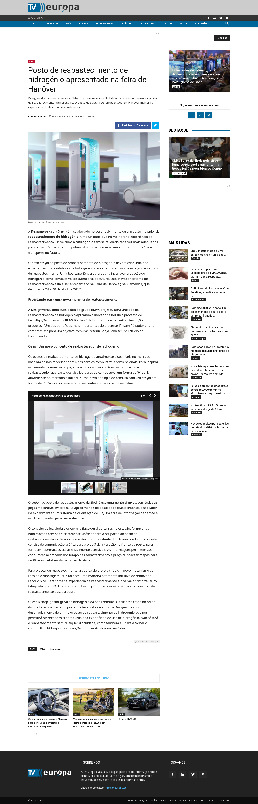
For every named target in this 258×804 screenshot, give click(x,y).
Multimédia (201, 23)
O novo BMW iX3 (127, 719)
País (68, 23)
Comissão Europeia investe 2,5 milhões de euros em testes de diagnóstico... (210, 350)
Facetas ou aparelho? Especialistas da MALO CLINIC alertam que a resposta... (209, 273)
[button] (227, 24)
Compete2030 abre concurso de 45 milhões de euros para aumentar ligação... (209, 312)
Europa (83, 23)
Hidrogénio (55, 649)
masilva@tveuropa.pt (62, 116)
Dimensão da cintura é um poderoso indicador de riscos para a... (209, 331)
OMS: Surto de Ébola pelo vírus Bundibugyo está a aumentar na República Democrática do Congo (197, 164)
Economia (196, 319)
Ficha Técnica (208, 800)
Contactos (224, 800)
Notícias (52, 23)
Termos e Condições (137, 800)
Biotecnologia (198, 338)
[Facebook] (208, 18)
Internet (195, 397)
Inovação (196, 434)
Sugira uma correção (147, 641)
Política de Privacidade (163, 800)
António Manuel (37, 116)
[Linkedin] (214, 18)
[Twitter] (221, 18)
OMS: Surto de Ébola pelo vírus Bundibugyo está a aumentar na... (210, 292)
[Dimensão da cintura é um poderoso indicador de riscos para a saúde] (178, 332)
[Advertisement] (94, 44)
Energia (195, 258)
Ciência (126, 23)
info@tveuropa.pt (115, 787)
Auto (183, 23)
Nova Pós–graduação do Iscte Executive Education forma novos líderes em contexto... (210, 370)
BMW (42, 649)
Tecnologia (146, 23)
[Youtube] (227, 18)
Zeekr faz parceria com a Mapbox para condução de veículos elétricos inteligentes (47, 723)
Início (35, 23)
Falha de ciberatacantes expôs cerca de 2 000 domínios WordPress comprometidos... (209, 389)
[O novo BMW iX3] (139, 702)
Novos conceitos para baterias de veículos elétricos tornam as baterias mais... (210, 427)
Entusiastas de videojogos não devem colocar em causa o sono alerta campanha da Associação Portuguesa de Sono (196, 76)
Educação (196, 377)
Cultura (167, 23)
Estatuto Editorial (188, 800)
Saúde (176, 86)
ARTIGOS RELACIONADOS (94, 678)
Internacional (105, 23)
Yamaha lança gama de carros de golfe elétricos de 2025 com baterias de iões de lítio (92, 723)
